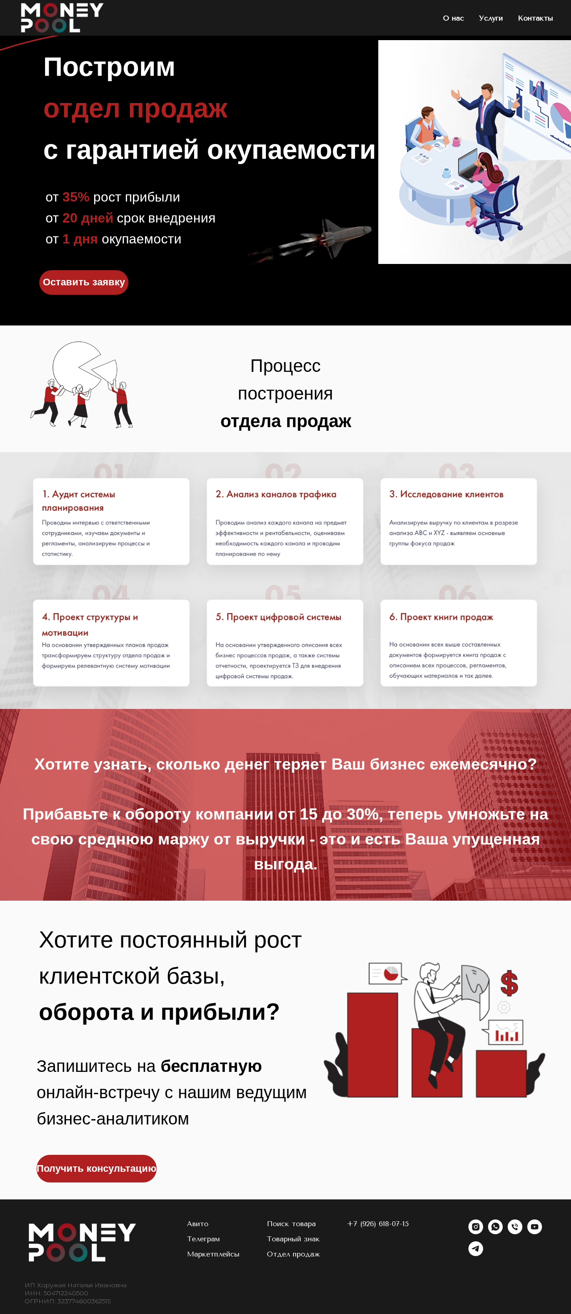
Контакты (535, 18)
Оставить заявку (84, 282)
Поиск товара (291, 1223)
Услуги (491, 18)
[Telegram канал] (475, 1253)
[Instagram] (475, 1232)
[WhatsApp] (495, 1232)
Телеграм (203, 1239)
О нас (453, 18)
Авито (197, 1223)
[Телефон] (515, 1232)
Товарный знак (293, 1239)
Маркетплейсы (213, 1254)
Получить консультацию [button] (97, 1168)
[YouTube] (534, 1232)
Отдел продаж (293, 1254)
